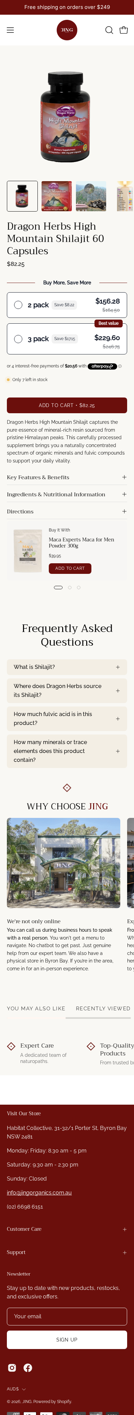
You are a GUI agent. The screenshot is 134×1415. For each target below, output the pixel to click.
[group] (67, 7)
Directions (20, 511)
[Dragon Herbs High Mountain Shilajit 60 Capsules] (22, 196)
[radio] (67, 305)
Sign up (67, 1340)
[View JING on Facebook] (28, 1368)
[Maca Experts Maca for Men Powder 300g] (28, 550)
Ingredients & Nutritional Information (56, 494)
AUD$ (13, 1389)
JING (27, 1401)
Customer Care (24, 1229)
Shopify (64, 1401)
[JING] (67, 30)
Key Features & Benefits (38, 477)
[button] (108, 30)
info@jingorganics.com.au (39, 1192)
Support (16, 1252)
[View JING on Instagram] (12, 1368)
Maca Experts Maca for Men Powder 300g (81, 543)
